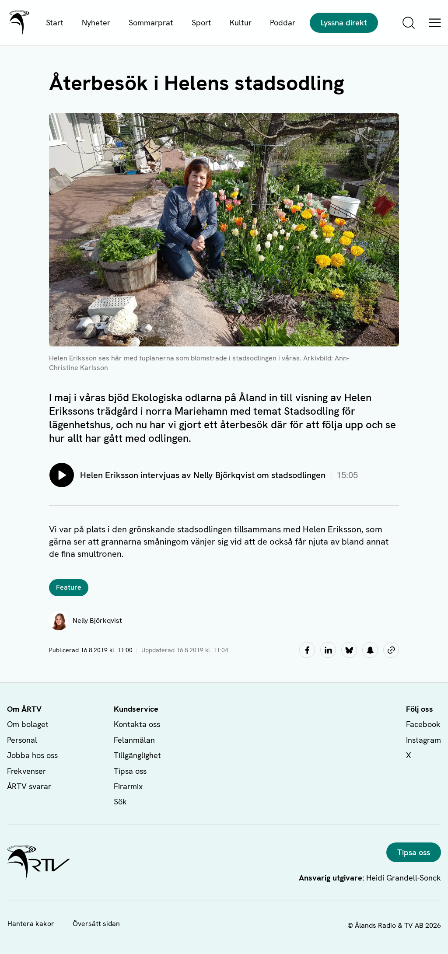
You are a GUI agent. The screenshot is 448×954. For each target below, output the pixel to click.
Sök (120, 802)
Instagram (423, 740)
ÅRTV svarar (29, 786)
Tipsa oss (130, 771)
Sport (201, 22)
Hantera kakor (30, 923)
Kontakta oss (137, 724)
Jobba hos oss (32, 755)
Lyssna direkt (344, 22)
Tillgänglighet (137, 755)
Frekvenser (26, 771)
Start (54, 22)
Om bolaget (28, 724)
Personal (22, 740)
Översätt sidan (96, 923)
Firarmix (128, 786)
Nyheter (96, 22)
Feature (68, 587)
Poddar (282, 22)
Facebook (423, 724)
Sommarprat (151, 22)
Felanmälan (134, 740)
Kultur (241, 22)
